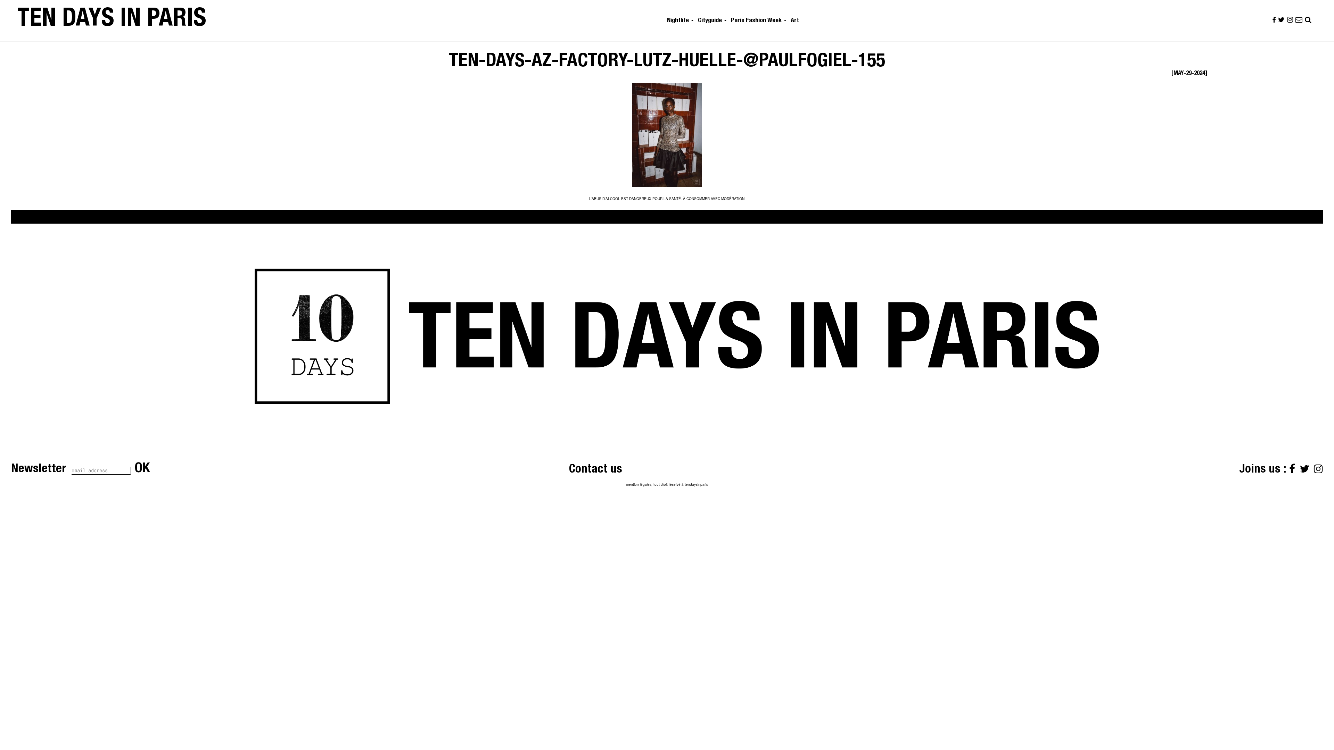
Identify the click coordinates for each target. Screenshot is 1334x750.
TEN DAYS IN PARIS (111, 20)
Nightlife (678, 21)
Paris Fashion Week (757, 21)
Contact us (595, 470)
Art (795, 21)
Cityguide (710, 21)
